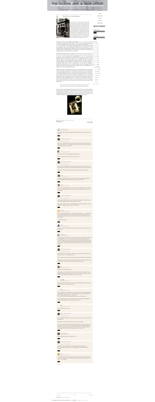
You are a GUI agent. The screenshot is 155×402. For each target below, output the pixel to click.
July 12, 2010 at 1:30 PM (64, 198)
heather (61, 184)
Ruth (61, 266)
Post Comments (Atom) (66, 397)
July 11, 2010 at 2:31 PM (64, 130)
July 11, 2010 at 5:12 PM (64, 141)
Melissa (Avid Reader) (63, 333)
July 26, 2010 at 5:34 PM (64, 315)
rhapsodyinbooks (63, 234)
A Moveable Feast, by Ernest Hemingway (71, 16)
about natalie (100, 15)
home (100, 13)
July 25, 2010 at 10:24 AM (64, 306)
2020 (96, 47)
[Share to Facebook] (91, 122)
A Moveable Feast (67, 120)
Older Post (91, 395)
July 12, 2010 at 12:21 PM (64, 176)
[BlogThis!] (88, 122)
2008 (96, 83)
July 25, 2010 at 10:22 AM (64, 290)
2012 (96, 62)
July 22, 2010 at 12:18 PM (64, 267)
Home (75, 395)
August (96, 75)
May (96, 81)
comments (59, 121)
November (97, 69)
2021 (96, 45)
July (95, 77)
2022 (96, 43)
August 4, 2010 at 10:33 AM (65, 334)
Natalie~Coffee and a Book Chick (65, 138)
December (97, 67)
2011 (96, 64)
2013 (96, 60)
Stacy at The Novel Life (64, 129)
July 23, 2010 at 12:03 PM (64, 280)
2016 (96, 54)
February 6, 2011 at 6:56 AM (65, 354)
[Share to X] (89, 122)
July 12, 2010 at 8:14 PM (64, 211)
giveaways (100, 20)
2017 (96, 52)
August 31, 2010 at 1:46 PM (65, 344)
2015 (96, 56)
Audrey (61, 175)
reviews (100, 18)
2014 (96, 58)
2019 (96, 49)
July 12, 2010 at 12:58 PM (64, 185)
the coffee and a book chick (82, 400)
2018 (96, 50)
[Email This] (87, 122)
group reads (100, 22)
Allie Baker (62, 210)
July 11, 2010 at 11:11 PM (64, 164)
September (97, 73)
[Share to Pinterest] (92, 122)
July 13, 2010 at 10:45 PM (64, 251)
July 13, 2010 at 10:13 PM (64, 235)
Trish (61, 353)
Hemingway (72, 120)
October (96, 71)
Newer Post (58, 395)
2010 (96, 66)
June (96, 79)
